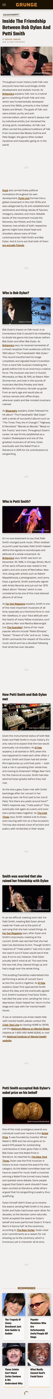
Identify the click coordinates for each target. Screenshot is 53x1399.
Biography (11, 410)
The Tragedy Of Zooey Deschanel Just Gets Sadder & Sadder (13, 1326)
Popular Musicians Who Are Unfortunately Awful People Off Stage (39, 1328)
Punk (5, 190)
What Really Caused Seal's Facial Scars (37, 1373)
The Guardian (14, 627)
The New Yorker (26, 1230)
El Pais (38, 747)
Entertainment (11, 14)
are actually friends (13, 245)
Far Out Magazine (15, 603)
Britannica (8, 93)
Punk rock (24, 198)
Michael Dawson (12, 39)
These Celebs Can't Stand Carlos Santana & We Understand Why (14, 1376)
